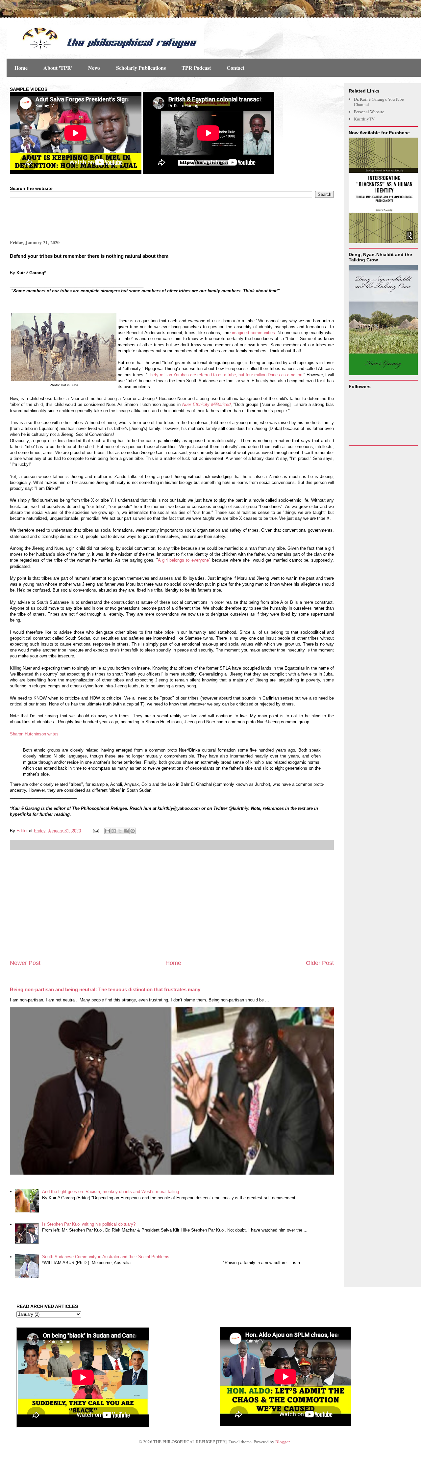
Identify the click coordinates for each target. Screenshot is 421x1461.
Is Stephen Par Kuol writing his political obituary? (89, 1224)
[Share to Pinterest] (132, 831)
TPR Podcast (196, 67)
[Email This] (107, 831)
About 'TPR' (57, 67)
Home (21, 67)
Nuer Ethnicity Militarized (206, 404)
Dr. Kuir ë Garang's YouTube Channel (379, 101)
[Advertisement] (87, 217)
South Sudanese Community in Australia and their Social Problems (105, 1256)
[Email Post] (95, 830)
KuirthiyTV (364, 119)
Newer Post (25, 963)
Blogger (282, 1442)
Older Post (320, 963)
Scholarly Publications (141, 67)
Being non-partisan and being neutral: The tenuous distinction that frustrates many (105, 989)
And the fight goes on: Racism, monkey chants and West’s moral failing (110, 1191)
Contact (235, 67)
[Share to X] (120, 831)
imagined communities (253, 332)
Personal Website (369, 112)
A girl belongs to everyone (183, 560)
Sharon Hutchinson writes (34, 733)
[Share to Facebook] (126, 831)
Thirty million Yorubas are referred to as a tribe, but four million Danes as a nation (225, 374)
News (94, 67)
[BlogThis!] (114, 831)
